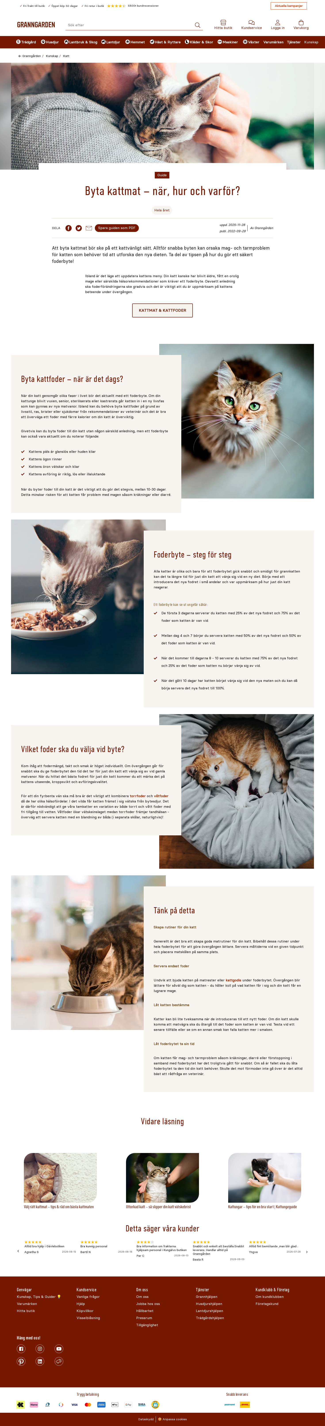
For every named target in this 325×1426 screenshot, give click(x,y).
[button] (133, 6)
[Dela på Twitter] (79, 228)
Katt (66, 56)
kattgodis (233, 980)
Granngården (31, 56)
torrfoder (138, 796)
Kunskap (311, 42)
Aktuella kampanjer (289, 6)
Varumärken (273, 42)
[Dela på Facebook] (68, 228)
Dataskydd (146, 1419)
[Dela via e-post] (89, 228)
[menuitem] (24, 42)
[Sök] (198, 25)
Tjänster (294, 42)
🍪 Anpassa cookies (172, 1419)
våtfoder (161, 796)
